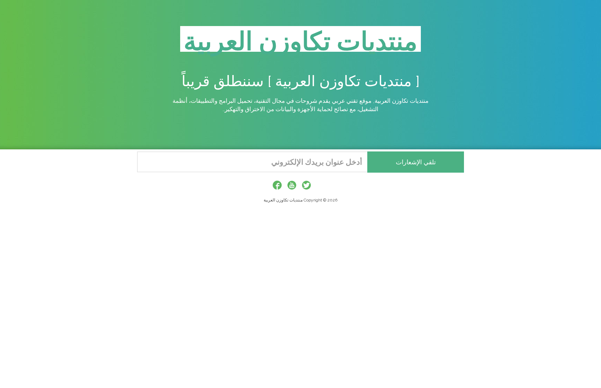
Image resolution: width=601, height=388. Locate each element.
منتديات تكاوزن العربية (283, 200)
